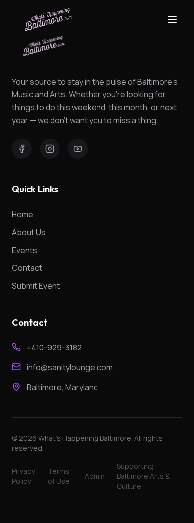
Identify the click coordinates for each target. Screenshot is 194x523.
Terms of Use (59, 476)
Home (22, 214)
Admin (95, 476)
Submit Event (36, 285)
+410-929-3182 (54, 347)
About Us (29, 232)
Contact (27, 267)
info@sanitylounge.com (70, 367)
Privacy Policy (23, 476)
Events (24, 250)
